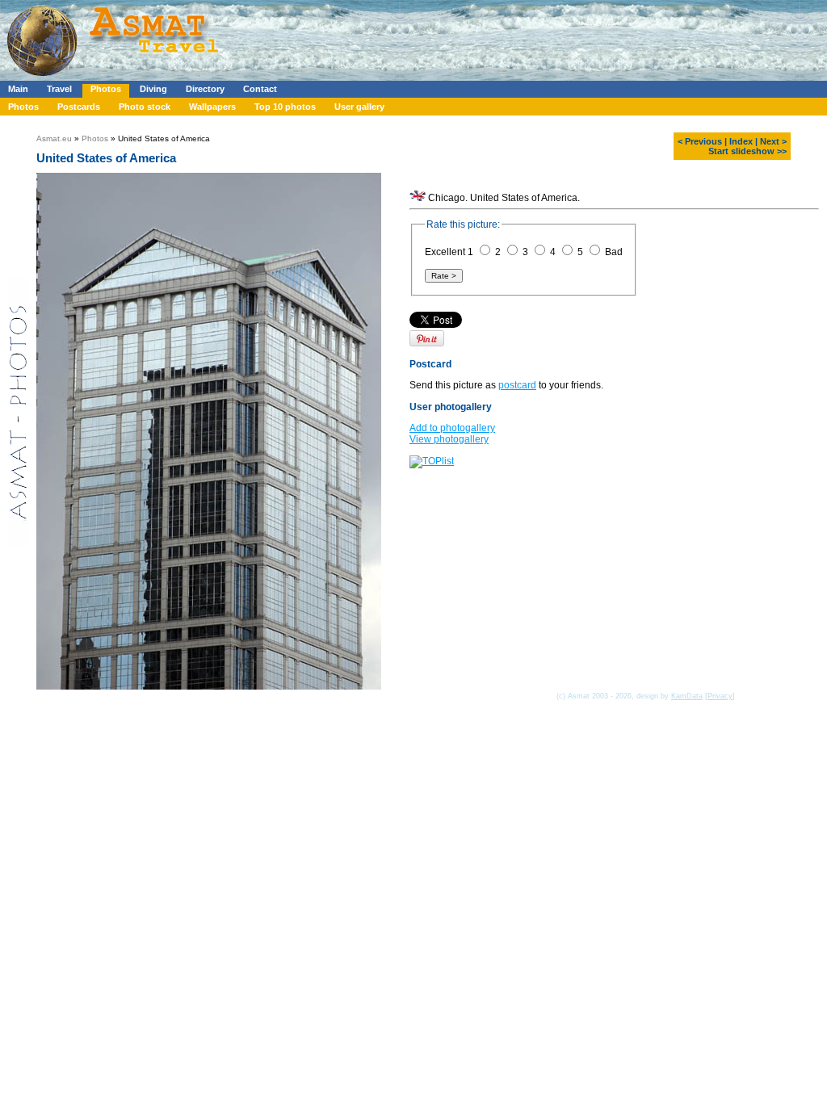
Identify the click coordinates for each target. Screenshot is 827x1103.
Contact (260, 89)
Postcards (78, 106)
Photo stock (144, 106)
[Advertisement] (484, 36)
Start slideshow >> (747, 151)
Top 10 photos (285, 106)
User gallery (359, 106)
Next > (773, 141)
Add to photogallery (452, 428)
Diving (153, 89)
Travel (59, 89)
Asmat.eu (54, 138)
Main (18, 89)
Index (741, 141)
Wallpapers (212, 106)
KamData (687, 696)
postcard (517, 385)
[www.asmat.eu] (115, 77)
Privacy (720, 696)
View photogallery (449, 439)
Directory (205, 89)
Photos (105, 89)
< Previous (700, 141)
